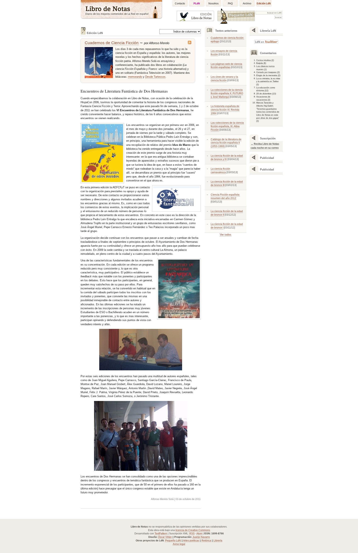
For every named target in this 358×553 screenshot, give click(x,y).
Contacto (180, 3)
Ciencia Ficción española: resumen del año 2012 (225, 196)
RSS (192, 533)
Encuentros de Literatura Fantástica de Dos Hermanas (124, 91)
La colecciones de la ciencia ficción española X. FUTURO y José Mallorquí (227, 93)
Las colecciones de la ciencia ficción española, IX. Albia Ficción (227, 126)
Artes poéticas (191, 540)
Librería (218, 540)
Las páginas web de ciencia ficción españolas (226, 66)
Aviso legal (179, 544)
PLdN (197, 3)
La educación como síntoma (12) (265, 89)
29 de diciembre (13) (266, 93)
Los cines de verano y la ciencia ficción (224, 78)
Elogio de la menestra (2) (268, 75)
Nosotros (213, 3)
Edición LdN (264, 3)
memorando (135, 76)
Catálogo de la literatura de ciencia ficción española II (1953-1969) (226, 143)
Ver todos (225, 234)
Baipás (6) (261, 63)
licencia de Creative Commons (192, 530)
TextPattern (161, 533)
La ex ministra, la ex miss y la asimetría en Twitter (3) (268, 81)
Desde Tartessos (155, 76)
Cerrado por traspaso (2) (268, 72)
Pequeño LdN (173, 540)
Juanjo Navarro (201, 537)
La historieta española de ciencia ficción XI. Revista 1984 (225, 110)
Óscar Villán (165, 537)
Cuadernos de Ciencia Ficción (112, 43)
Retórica (206, 540)
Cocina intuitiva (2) (265, 60)
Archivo (247, 3)
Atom (199, 533)
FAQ (230, 3)
